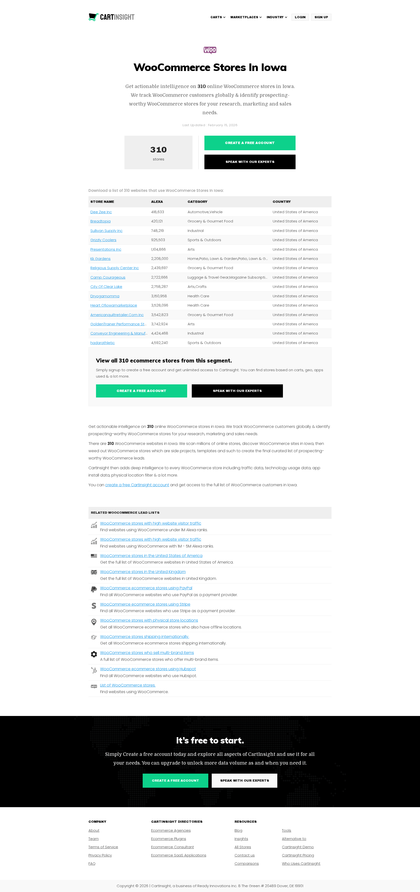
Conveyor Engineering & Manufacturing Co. (128, 333)
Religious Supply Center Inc (114, 267)
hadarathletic (102, 342)
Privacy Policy (100, 855)
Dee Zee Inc (101, 211)
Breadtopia (100, 221)
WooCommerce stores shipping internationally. (144, 636)
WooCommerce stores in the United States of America (151, 555)
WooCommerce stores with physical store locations (149, 620)
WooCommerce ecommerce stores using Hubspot (148, 669)
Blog (238, 830)
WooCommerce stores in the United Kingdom (143, 571)
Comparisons (247, 863)
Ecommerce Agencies (171, 830)
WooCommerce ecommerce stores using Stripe (145, 604)
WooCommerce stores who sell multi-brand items (147, 652)
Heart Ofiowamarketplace (113, 305)
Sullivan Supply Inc (106, 230)
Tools (286, 830)
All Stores (243, 846)
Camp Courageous (107, 277)
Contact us (245, 855)
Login (300, 17)
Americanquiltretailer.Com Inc (117, 314)
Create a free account (250, 143)
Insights (241, 838)
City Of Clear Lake (106, 286)
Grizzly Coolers (103, 239)
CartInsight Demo (298, 846)
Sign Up (321, 17)
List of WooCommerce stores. (128, 685)
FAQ (92, 863)
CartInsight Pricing (298, 855)
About (93, 830)
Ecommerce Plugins (168, 838)
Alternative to (294, 838)
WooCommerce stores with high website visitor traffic (150, 523)
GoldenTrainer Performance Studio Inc (124, 324)
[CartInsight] (111, 17)
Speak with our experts (250, 162)
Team (93, 838)
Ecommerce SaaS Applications (178, 855)
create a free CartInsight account (137, 485)
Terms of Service (103, 846)
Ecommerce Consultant (172, 846)
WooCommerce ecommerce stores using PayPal (146, 588)
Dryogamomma (104, 296)
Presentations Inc (105, 249)
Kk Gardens (100, 258)
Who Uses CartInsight (301, 863)
